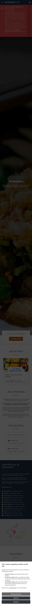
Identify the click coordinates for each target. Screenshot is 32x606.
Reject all (16, 598)
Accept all (16, 601)
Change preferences (16, 594)
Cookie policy (13, 587)
